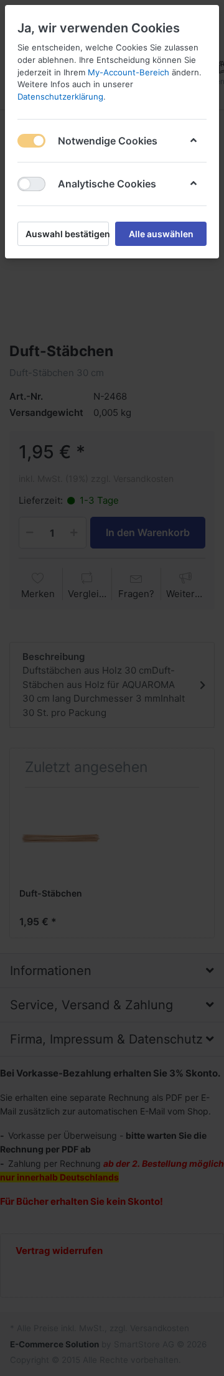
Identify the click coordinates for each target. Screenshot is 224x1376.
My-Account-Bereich (128, 72)
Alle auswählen (161, 234)
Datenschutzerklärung (60, 96)
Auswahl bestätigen (67, 234)
